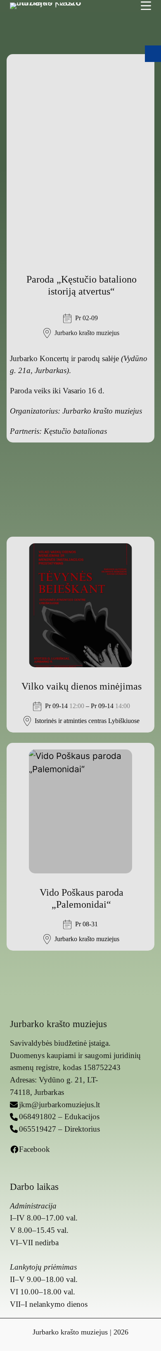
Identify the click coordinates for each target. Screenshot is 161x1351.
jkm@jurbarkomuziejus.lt (59, 1104)
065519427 (37, 1129)
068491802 (37, 1116)
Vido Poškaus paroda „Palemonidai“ (81, 898)
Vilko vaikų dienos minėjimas (81, 686)
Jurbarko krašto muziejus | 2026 (80, 1332)
